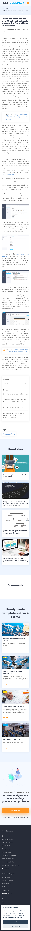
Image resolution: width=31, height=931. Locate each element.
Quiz (3, 836)
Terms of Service (7, 880)
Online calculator (8, 839)
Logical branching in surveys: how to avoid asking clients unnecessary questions (15, 531)
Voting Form (6, 849)
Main (3, 8)
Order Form (15, 810)
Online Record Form (9, 855)
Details (6, 649)
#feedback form (9, 434)
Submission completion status (13, 407)
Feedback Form (7, 842)
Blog (7, 8)
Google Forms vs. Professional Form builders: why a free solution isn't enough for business (15, 503)
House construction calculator (14, 706)
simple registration (8, 183)
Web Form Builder (8, 859)
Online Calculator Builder (10, 865)
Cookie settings (15, 926)
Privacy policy (6, 883)
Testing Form (6, 852)
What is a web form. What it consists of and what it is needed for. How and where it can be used (15, 560)
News (3, 899)
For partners (6, 890)
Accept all (15, 922)
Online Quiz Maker (8, 862)
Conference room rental (11, 739)
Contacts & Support (8, 874)
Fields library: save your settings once (15, 394)
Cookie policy (6, 887)
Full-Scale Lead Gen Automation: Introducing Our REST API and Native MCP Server (14, 415)
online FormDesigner (9, 174)
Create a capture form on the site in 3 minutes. (15, 475)
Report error (6, 877)
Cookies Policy (18, 917)
